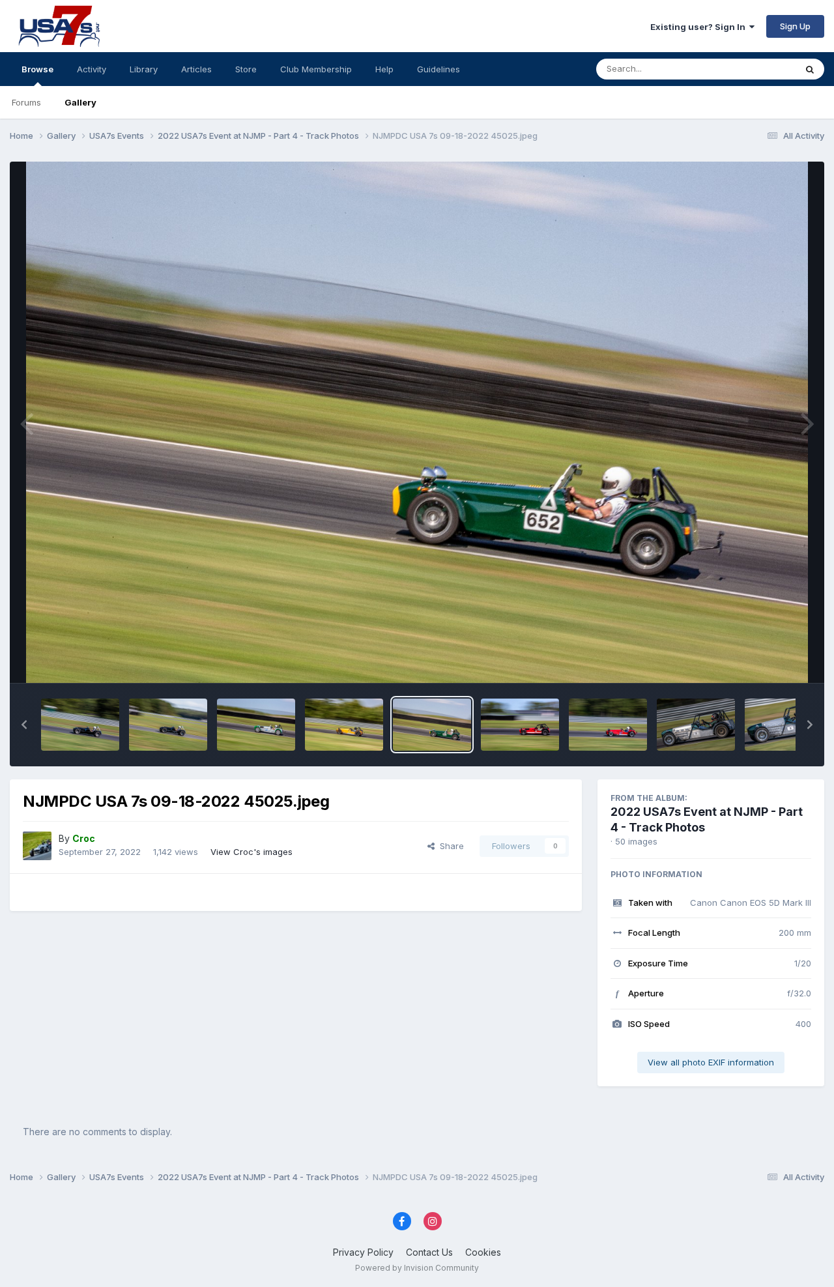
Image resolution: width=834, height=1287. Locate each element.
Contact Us (429, 1252)
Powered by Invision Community (417, 1268)
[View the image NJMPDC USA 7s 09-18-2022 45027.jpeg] (344, 725)
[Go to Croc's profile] (37, 845)
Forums (26, 102)
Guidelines (438, 69)
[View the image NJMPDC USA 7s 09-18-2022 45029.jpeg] (168, 725)
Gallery (80, 102)
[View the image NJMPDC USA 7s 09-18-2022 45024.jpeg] (520, 725)
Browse (37, 69)
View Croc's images (251, 851)
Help (384, 69)
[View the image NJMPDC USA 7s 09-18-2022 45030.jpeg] (80, 725)
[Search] (810, 69)
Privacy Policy (363, 1252)
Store (246, 69)
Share (449, 846)
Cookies (483, 1252)
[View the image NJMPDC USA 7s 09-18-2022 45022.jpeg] (608, 725)
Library (144, 69)
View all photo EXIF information (711, 1062)
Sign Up (795, 26)
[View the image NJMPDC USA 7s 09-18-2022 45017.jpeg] (784, 725)
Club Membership (316, 69)
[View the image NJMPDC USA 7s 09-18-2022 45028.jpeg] (256, 725)
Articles (196, 69)
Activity (91, 69)
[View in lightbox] (417, 422)
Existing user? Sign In (699, 27)
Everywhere (755, 69)
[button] (24, 724)
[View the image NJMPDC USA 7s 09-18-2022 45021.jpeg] (696, 725)
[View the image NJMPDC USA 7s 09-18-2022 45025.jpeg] (432, 725)
